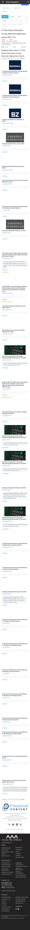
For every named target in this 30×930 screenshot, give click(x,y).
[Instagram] (20, 825)
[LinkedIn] (17, 825)
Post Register (9, 915)
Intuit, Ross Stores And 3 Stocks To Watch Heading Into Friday (14, 412)
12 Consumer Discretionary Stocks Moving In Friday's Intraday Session (14, 72)
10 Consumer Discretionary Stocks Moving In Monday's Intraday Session (14, 670)
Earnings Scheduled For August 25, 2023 (14, 591)
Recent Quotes (5, 8)
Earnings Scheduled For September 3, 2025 (13, 120)
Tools (4, 20)
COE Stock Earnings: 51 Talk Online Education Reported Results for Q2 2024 (14, 357)
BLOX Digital (22, 918)
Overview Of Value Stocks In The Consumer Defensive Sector (15, 181)
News (9, 24)
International (20, 24)
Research (23, 47)
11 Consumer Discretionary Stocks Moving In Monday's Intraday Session (14, 96)
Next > (22, 58)
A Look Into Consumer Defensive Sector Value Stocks (14, 306)
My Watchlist (16, 8)
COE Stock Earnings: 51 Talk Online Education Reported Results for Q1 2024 (14, 436)
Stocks (12, 16)
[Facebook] (13, 825)
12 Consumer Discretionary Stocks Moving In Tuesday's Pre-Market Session (14, 644)
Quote (6, 47)
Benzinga (5, 81)
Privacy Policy (5, 916)
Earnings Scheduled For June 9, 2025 (13, 143)
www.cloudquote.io (15, 815)
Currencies (13, 24)
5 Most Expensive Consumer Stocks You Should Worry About (14, 781)
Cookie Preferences (7, 842)
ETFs (19, 16)
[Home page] (12, 2)
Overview (5, 24)
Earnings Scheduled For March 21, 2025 (14, 230)
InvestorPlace (6, 367)
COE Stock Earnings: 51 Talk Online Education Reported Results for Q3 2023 (14, 518)
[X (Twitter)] (9, 825)
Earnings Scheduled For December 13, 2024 (13, 167)
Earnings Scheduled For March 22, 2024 (14, 488)
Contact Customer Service (8, 890)
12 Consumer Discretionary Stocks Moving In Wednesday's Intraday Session (14, 544)
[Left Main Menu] (3, 2)
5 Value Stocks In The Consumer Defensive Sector (14, 757)
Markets (5, 16)
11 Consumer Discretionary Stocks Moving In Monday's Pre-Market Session (14, 694)
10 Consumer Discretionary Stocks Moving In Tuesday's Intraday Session (14, 620)
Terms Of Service (17, 820)
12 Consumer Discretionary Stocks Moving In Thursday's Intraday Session (14, 207)
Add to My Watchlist (6, 44)
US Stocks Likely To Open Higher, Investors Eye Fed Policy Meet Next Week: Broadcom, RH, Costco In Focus (15, 254)
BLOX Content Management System (11, 918)
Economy (7, 272)
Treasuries (5, 26)
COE (13, 37)
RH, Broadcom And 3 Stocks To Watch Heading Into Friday (13, 330)
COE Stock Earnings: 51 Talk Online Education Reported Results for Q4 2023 (14, 462)
